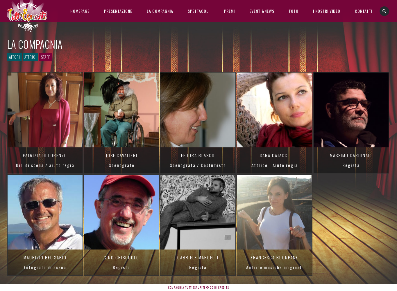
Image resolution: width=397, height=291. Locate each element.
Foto (293, 11)
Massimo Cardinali (351, 155)
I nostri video (326, 11)
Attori (14, 57)
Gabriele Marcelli (198, 257)
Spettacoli (199, 11)
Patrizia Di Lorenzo (45, 155)
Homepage (80, 11)
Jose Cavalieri (121, 155)
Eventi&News (261, 11)
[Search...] (385, 11)
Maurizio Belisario (45, 257)
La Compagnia (160, 11)
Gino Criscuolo (121, 257)
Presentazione (118, 11)
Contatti (363, 11)
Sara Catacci (274, 155)
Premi (229, 11)
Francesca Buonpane (274, 257)
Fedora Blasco (198, 155)
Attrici (30, 57)
